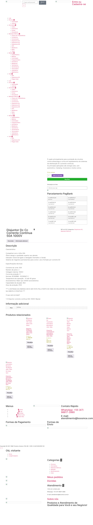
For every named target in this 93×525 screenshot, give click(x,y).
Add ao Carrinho (57, 175)
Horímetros (15, 61)
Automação (15, 21)
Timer (13, 51)
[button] (34, 229)
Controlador (15, 58)
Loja (10, 18)
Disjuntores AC (16, 40)
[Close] (1, 448)
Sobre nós (52, 499)
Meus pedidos (55, 477)
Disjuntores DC (16, 42)
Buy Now (67, 179)
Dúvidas (51, 480)
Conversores (15, 39)
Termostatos (15, 68)
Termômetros (15, 67)
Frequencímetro (16, 60)
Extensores (15, 28)
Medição (11, 53)
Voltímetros (15, 70)
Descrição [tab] (11, 241)
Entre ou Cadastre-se (79, 3)
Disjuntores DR (16, 44)
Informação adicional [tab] (21, 241)
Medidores (14, 47)
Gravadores (15, 32)
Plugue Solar (15, 79)
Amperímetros (15, 54)
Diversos (11, 20)
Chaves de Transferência (18, 35)
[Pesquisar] (23, 5)
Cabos (13, 27)
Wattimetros (15, 72)
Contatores (15, 37)
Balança (14, 56)
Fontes (13, 30)
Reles (13, 49)
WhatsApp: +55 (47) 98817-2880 (72, 411)
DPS (13, 46)
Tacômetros (15, 65)
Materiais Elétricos (14, 34)
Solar (10, 74)
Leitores (14, 23)
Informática (12, 25)
